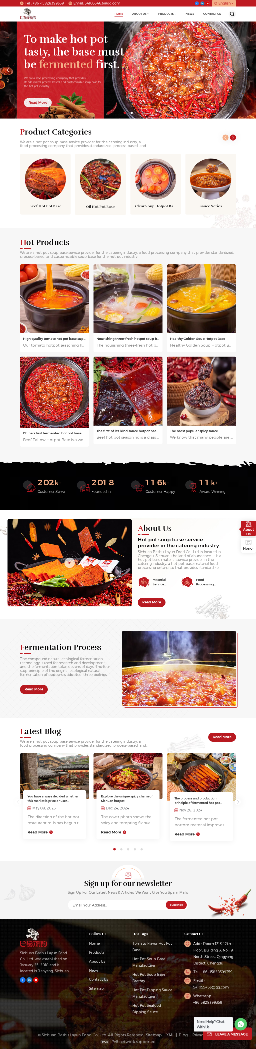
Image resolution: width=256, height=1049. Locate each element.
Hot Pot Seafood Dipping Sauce (146, 1008)
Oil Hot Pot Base (100, 206)
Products (166, 14)
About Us (139, 14)
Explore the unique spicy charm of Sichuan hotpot (126, 798)
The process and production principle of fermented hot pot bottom (197, 800)
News (93, 970)
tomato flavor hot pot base (152, 946)
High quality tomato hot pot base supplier (54, 339)
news (190, 14)
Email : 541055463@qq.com (211, 983)
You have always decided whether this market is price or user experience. (53, 798)
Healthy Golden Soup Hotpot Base (197, 339)
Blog (183, 1034)
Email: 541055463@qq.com (96, 3)
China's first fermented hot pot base (52, 433)
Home (118, 14)
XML (170, 1034)
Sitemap (96, 988)
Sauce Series (211, 206)
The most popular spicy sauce (194, 431)
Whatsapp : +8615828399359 (207, 999)
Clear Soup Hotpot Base (155, 206)
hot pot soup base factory (148, 977)
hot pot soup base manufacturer (148, 962)
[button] (125, 113)
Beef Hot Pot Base (45, 206)
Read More (151, 602)
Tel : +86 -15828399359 (44, 3)
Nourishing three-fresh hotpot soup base (128, 339)
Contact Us (212, 14)
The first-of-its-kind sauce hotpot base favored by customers (128, 431)
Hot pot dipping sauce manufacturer (152, 993)
